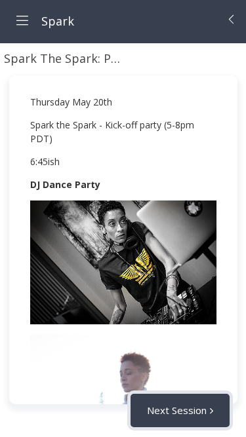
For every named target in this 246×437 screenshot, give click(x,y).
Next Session (177, 410)
